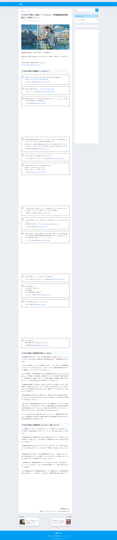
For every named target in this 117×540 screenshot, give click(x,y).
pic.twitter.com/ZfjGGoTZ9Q (47, 89)
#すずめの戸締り (63, 146)
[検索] (96, 10)
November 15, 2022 (44, 82)
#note (33, 79)
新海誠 (64, 511)
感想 (60, 511)
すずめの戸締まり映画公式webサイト (31, 65)
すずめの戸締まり (49, 511)
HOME (59, 533)
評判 (68, 511)
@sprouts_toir (28, 79)
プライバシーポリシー (65, 536)
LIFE (20, 4)
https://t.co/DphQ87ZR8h (41, 79)
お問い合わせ (50, 536)
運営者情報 (56, 536)
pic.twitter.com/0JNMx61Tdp (50, 224)
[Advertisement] (45, 121)
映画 (68, 508)
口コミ (56, 511)
